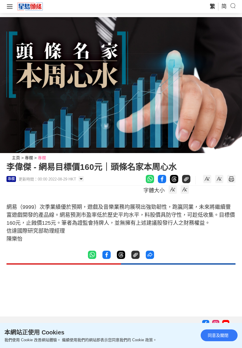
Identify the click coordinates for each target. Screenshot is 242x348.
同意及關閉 (218, 335)
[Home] (30, 6)
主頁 (16, 157)
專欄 (29, 157)
